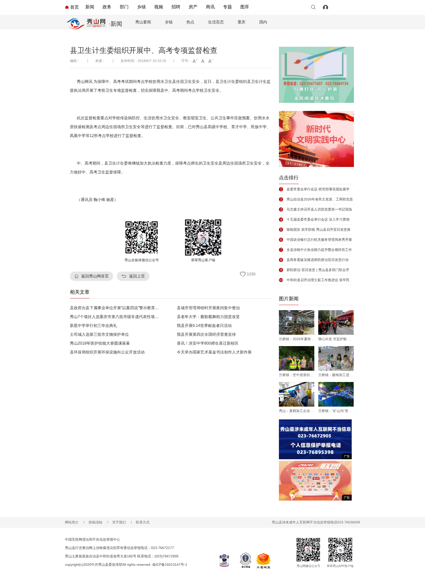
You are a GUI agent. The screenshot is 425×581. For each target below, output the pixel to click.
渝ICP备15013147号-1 (169, 564)
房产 (193, 6)
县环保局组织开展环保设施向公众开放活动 (107, 352)
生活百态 (216, 22)
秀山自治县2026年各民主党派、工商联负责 (316, 199)
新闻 (89, 6)
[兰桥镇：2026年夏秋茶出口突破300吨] (296, 322)
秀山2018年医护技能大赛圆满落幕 (100, 343)
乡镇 (141, 6)
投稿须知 (98, 522)
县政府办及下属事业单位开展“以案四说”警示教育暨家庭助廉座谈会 (115, 308)
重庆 (241, 22)
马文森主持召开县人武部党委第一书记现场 (316, 209)
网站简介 (75, 522)
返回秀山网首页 (95, 276)
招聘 (175, 6)
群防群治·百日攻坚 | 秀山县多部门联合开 (314, 270)
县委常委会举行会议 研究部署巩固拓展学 (314, 189)
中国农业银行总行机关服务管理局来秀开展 (316, 240)
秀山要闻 (143, 22)
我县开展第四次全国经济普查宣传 (206, 334)
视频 (158, 6)
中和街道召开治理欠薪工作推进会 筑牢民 (314, 280)
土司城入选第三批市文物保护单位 (99, 334)
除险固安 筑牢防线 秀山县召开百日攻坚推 (315, 229)
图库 (244, 6)
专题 (227, 6)
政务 (107, 6)
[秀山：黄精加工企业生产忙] (296, 394)
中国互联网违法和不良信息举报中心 (92, 539)
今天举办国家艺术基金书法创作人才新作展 (214, 352)
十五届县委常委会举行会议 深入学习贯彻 (314, 219)
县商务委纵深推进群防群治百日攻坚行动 (314, 260)
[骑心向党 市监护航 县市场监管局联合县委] (336, 322)
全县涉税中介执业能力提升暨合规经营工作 (316, 250)
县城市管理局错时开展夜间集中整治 (208, 308)
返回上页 (137, 276)
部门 (124, 6)
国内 (263, 22)
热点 (190, 22)
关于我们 (122, 522)
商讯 (210, 6)
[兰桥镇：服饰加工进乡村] (336, 358)
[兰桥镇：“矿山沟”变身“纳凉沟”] (336, 394)
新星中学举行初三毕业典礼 (93, 326)
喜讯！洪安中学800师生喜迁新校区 (208, 343)
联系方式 (143, 522)
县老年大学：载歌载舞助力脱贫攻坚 (208, 317)
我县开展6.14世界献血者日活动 (204, 326)
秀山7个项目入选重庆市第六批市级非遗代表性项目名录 (115, 317)
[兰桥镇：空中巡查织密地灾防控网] (296, 358)
